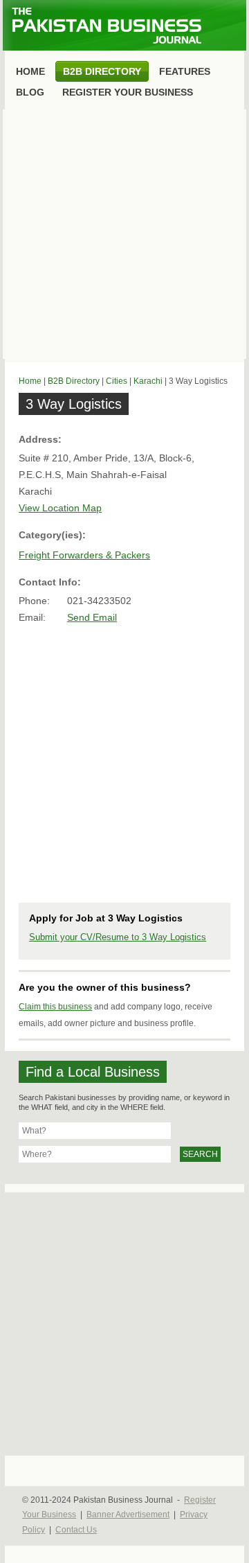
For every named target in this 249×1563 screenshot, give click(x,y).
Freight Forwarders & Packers (84, 554)
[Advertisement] (124, 234)
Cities (116, 381)
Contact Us (76, 1530)
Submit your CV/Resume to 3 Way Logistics (117, 937)
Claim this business (55, 1007)
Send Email (92, 617)
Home (30, 381)
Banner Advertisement (127, 1514)
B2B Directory (74, 381)
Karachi (148, 381)
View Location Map (60, 507)
